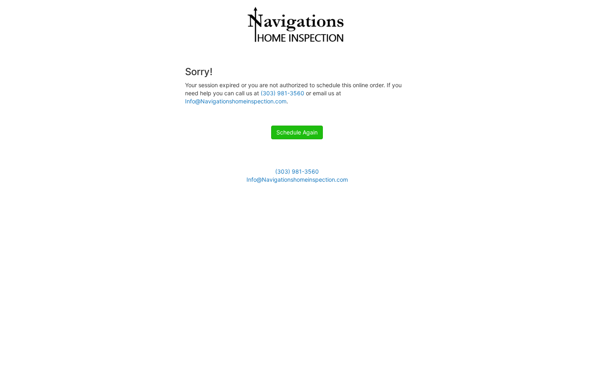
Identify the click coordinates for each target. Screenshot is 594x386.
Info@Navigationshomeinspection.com (235, 101)
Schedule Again (297, 132)
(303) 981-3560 (282, 93)
